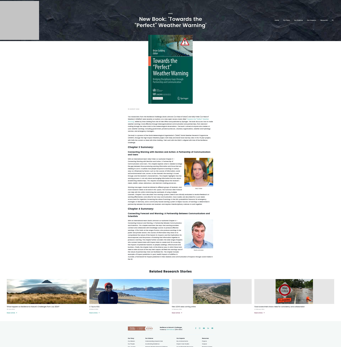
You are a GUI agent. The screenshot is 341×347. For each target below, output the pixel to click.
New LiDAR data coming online (184, 307)
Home (277, 20)
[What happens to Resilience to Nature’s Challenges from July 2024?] (47, 291)
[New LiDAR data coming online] (212, 291)
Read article (11, 313)
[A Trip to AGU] (129, 291)
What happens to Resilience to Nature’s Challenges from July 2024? (33, 307)
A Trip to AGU (94, 307)
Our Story (286, 20)
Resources (324, 20)
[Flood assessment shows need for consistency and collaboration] (294, 291)
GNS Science (170, 329)
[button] (333, 20)
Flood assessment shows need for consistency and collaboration (279, 307)
